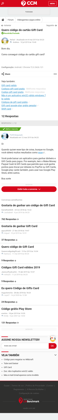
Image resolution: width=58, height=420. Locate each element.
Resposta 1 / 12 (8, 123)
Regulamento (19, 389)
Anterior (7, 25)
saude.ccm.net (29, 408)
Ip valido (5, 99)
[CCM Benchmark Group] (29, 401)
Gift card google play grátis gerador (18, 105)
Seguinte (50, 25)
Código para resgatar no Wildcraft (18, 359)
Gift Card (8, 367)
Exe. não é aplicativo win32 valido (18, 371)
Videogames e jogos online (28, 20)
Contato (50, 386)
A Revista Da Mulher (35, 389)
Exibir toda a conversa (28, 189)
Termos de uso (18, 386)
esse (40, 152)
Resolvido (8, 33)
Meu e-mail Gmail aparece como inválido (21, 375)
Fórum (11, 20)
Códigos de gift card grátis (14, 102)
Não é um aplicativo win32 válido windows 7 (23, 95)
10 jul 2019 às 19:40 (28, 42)
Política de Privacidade (35, 386)
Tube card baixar (11, 363)
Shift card (6, 109)
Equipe (7, 386)
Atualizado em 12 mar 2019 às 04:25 (24, 137)
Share (7, 74)
